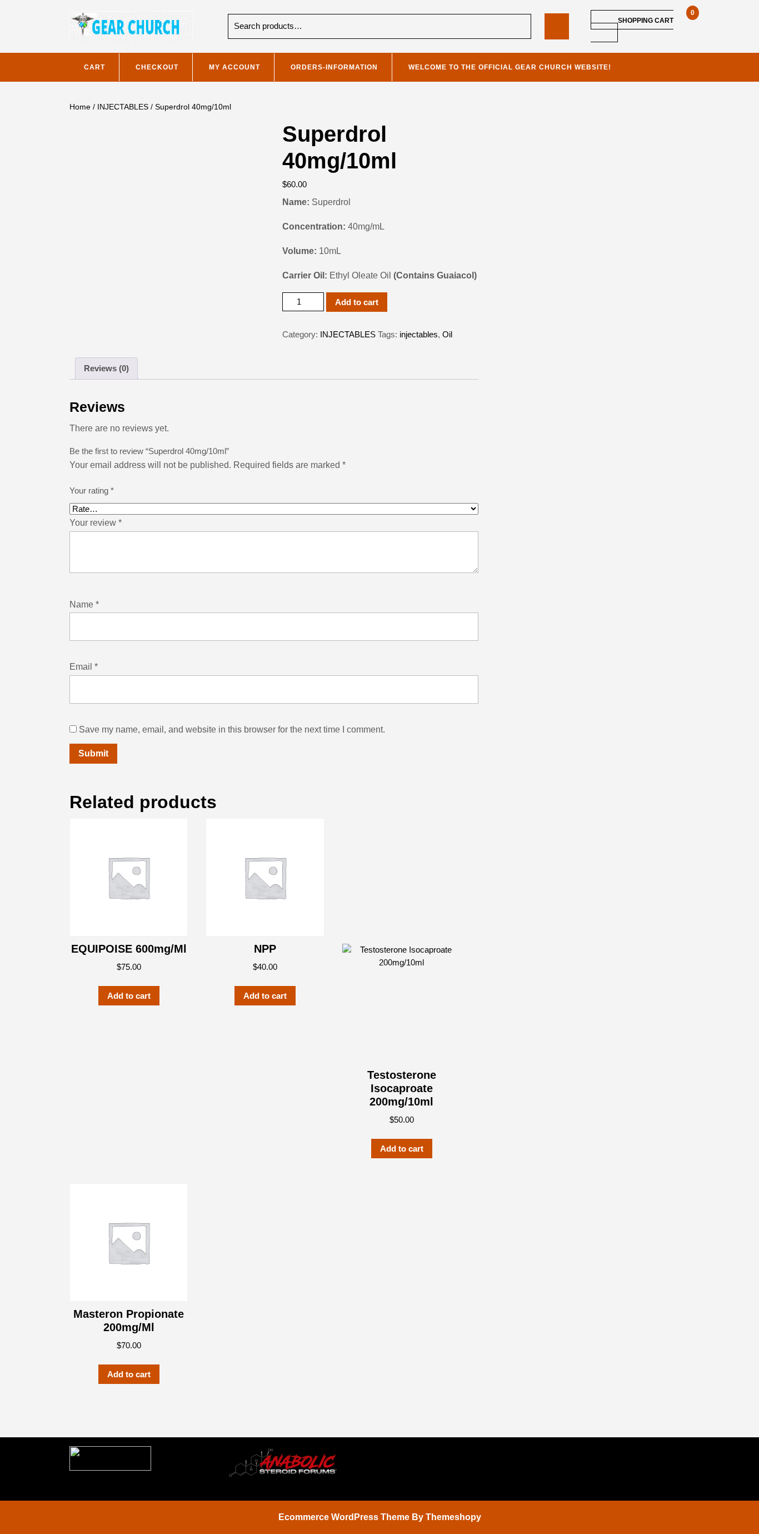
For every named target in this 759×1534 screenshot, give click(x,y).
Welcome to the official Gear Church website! (509, 67)
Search (513, 26)
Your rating (91, 490)
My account (234, 67)
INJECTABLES (122, 107)
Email (83, 666)
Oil (447, 334)
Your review (95, 522)
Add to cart (356, 302)
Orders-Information (334, 67)
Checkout (157, 67)
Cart (94, 67)
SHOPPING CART (645, 20)
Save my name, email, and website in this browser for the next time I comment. (232, 729)
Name (84, 604)
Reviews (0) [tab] (106, 368)
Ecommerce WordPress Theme (344, 1517)
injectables (419, 334)
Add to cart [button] (129, 995)
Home (80, 107)
